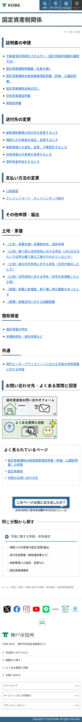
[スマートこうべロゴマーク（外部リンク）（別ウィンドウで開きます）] (65, 609)
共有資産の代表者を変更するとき (29, 154)
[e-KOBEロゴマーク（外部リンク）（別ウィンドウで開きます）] (75, 609)
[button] (44, 5)
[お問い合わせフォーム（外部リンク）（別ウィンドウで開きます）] (29, 398)
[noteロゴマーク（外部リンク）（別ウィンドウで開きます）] (55, 609)
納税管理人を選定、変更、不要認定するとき (36, 147)
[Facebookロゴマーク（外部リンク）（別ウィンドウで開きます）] (16, 609)
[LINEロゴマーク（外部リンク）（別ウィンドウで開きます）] (46, 609)
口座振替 (12, 191)
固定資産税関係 (19, 570)
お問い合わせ (13, 675)
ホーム (5, 587)
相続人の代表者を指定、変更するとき (32, 139)
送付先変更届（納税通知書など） (30, 555)
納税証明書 (13, 103)
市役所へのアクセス (17, 652)
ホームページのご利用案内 (17, 695)
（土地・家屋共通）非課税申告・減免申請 (35, 244)
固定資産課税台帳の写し (23, 88)
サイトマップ (10, 685)
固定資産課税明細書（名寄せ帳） (29, 68)
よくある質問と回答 (17, 667)
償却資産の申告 (16, 329)
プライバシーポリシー (15, 705)
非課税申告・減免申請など (24, 336)
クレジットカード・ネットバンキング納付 (35, 198)
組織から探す (13, 660)
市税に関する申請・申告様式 (30, 536)
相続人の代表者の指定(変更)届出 (29, 547)
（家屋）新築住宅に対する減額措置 (30, 301)
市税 (20, 587)
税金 (13, 587)
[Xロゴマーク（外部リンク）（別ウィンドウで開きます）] (7, 609)
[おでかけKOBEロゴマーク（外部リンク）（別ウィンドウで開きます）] (42, 622)
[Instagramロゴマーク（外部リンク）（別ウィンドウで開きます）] (26, 609)
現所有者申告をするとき (23, 161)
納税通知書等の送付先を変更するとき (32, 132)
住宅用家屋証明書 (18, 95)
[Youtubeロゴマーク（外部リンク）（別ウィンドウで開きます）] (36, 609)
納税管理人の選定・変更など (27, 563)
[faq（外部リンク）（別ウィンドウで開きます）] (29, 421)
